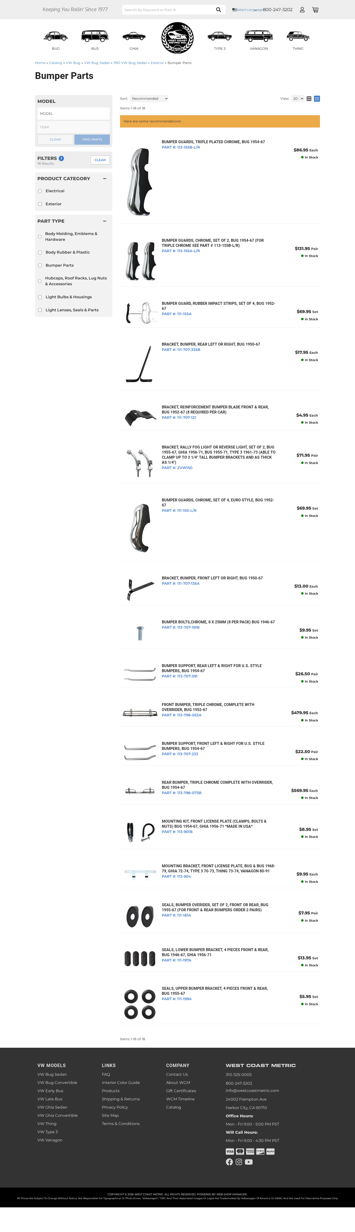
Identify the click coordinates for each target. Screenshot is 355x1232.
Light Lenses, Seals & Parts (72, 310)
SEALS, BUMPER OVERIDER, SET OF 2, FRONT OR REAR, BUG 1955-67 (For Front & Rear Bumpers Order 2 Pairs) (215, 907)
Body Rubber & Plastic (68, 252)
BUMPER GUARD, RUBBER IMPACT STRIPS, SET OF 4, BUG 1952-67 (218, 306)
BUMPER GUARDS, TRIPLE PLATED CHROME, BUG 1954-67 (213, 142)
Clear (100, 160)
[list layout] (317, 98)
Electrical (55, 191)
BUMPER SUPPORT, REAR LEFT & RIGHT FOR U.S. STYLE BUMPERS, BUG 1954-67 (212, 668)
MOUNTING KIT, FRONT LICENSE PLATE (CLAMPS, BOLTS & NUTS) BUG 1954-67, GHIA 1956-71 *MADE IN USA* (214, 824)
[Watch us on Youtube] (249, 1162)
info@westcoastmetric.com (252, 1090)
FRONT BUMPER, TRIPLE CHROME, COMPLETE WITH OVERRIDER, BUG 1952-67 (208, 707)
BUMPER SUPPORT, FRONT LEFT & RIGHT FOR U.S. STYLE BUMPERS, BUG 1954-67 (213, 746)
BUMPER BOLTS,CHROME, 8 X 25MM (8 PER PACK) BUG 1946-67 (218, 622)
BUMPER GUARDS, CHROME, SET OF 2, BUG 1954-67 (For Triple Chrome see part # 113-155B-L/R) (213, 243)
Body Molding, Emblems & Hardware (71, 236)
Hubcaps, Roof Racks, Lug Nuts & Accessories (76, 281)
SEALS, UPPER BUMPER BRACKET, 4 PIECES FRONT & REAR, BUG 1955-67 (215, 991)
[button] (73, 221)
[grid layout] (309, 98)
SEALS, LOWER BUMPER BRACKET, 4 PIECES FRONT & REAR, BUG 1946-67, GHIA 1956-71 (215, 952)
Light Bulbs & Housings (69, 297)
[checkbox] (39, 236)
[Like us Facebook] (229, 1162)
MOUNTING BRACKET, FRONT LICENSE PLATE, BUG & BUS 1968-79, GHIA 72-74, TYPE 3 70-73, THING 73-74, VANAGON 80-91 (218, 868)
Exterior (54, 204)
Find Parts (92, 139)
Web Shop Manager (231, 1194)
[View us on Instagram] (239, 1162)
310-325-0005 (239, 1074)
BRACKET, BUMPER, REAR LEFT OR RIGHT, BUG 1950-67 (211, 344)
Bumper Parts (60, 265)
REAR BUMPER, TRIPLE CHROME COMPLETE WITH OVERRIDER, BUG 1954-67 (217, 785)
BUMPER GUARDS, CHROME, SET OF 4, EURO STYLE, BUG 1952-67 (218, 502)
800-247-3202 (239, 1083)
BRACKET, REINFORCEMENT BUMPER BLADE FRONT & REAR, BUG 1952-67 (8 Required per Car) (215, 409)
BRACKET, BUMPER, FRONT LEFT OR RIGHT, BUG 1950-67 (212, 578)
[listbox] (73, 113)
